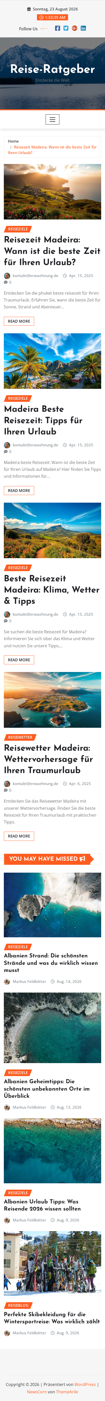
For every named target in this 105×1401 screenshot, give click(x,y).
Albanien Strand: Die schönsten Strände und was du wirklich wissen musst (51, 963)
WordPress (85, 1384)
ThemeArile (67, 1392)
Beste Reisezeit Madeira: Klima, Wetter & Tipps (52, 590)
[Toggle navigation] (53, 119)
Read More (19, 321)
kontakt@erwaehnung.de (35, 275)
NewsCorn (37, 1392)
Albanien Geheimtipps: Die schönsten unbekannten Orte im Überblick (47, 1089)
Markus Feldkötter (29, 981)
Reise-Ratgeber (52, 70)
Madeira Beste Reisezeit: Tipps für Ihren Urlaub (43, 420)
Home (13, 141)
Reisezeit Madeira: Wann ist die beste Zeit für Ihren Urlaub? (52, 251)
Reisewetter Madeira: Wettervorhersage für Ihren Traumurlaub (48, 759)
